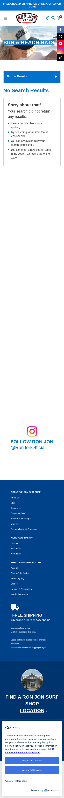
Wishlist (14, 584)
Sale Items (16, 549)
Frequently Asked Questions (24, 529)
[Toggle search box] (53, 18)
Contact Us (16, 508)
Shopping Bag (17, 578)
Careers (14, 524)
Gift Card (15, 543)
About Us (15, 498)
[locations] (48, 18)
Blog (13, 503)
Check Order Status (20, 573)
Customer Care (18, 513)
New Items (16, 554)
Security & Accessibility (21, 589)
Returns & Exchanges (21, 518)
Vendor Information (20, 594)
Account (14, 568)
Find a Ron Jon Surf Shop (32, 703)
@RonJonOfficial (28, 447)
